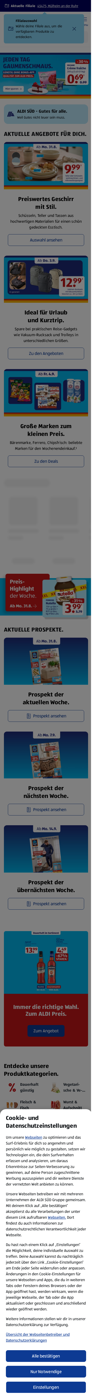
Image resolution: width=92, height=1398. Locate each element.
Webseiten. (57, 1217)
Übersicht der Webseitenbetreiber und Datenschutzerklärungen (38, 1337)
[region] (46, 1253)
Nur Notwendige (46, 1371)
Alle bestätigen (46, 1356)
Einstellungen (46, 1387)
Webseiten (33, 1137)
